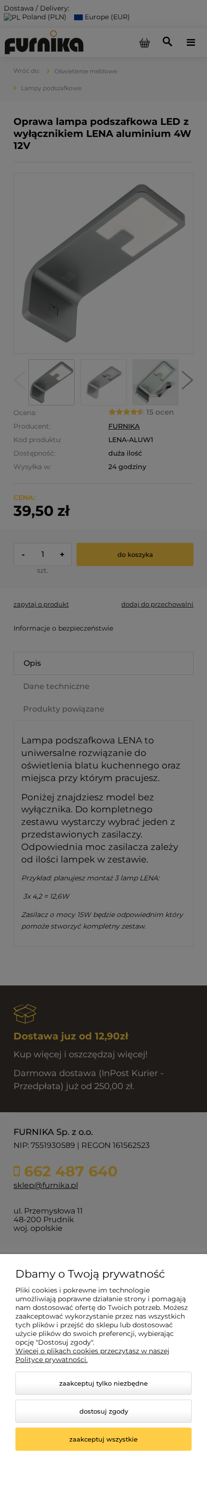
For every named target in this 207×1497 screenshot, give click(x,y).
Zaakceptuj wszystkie (103, 1439)
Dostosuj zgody (103, 1411)
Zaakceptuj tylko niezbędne (103, 1383)
